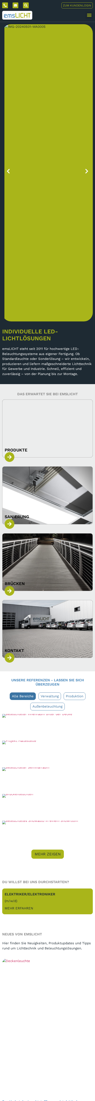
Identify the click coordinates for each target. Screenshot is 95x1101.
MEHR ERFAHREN (19, 908)
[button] (89, 15)
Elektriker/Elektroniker (30, 894)
